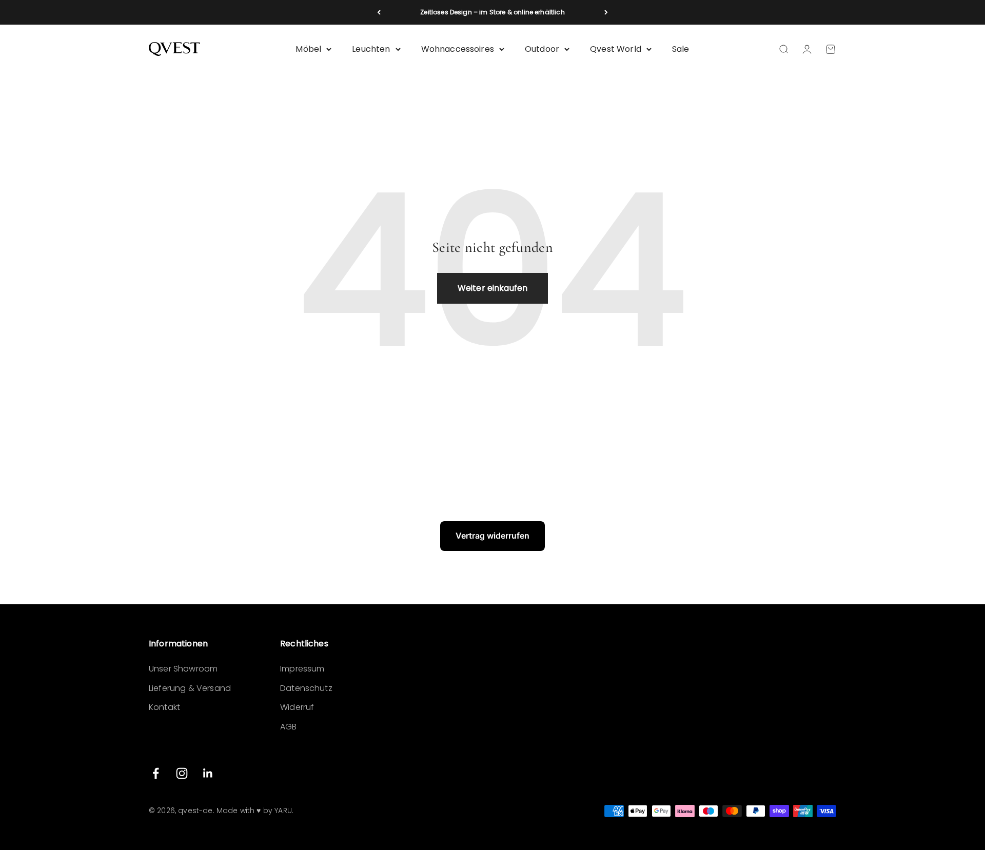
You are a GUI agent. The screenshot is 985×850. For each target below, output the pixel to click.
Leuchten (371, 49)
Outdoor (542, 49)
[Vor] (606, 12)
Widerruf (297, 707)
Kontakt (164, 707)
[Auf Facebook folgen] (156, 773)
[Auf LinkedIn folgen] (208, 773)
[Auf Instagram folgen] (182, 773)
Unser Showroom (183, 669)
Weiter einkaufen (493, 288)
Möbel (308, 49)
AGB (288, 727)
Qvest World (615, 49)
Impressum (302, 669)
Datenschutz (306, 688)
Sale (681, 49)
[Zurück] (379, 12)
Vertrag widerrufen (492, 535)
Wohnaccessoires (457, 49)
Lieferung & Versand (190, 688)
